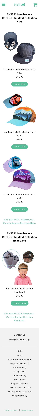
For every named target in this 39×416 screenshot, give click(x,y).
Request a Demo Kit (19, 363)
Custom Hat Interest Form (19, 359)
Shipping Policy (19, 395)
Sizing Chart (19, 371)
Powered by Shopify (27, 410)
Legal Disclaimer (19, 383)
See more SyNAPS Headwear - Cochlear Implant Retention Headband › (19, 317)
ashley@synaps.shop (19, 339)
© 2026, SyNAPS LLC (11, 410)
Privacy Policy (19, 375)
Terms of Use (19, 379)
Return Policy (19, 367)
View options (19, 303)
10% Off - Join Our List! (19, 387)
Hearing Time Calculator (19, 391)
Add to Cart (19, 84)
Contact (19, 355)
